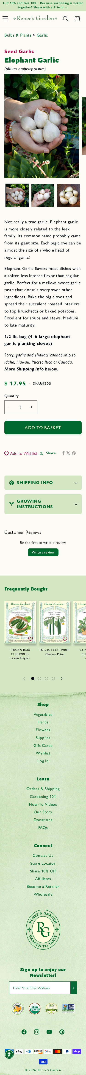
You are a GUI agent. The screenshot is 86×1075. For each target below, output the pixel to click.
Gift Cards (43, 745)
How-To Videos (43, 804)
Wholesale (43, 894)
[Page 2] (39, 678)
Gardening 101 (43, 796)
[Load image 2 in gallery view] (42, 195)
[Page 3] (46, 678)
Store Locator (43, 863)
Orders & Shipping (43, 788)
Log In (43, 760)
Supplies (43, 737)
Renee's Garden (49, 1070)
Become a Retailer (43, 886)
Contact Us (43, 855)
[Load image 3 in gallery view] (68, 195)
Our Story (43, 811)
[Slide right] (62, 678)
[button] (65, 19)
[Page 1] (32, 678)
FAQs (43, 827)
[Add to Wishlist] (30, 638)
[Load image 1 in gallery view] (17, 195)
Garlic (42, 35)
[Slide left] (24, 678)
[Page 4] (53, 678)
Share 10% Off (43, 871)
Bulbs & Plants (18, 35)
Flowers (43, 729)
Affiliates (43, 878)
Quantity (11, 396)
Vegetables (43, 714)
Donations (43, 819)
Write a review (43, 552)
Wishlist (43, 753)
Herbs (43, 722)
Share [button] (51, 452)
